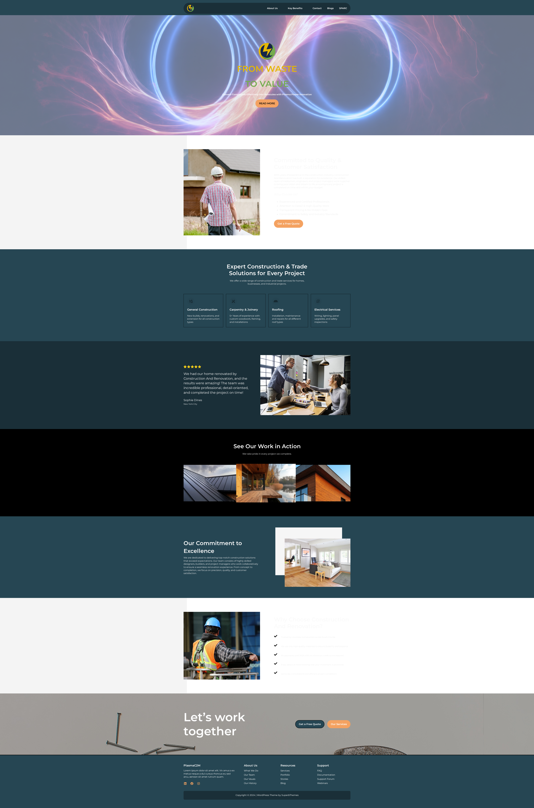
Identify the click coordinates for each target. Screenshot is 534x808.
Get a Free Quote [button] (289, 223)
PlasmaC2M (192, 765)
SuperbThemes (290, 795)
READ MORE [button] (267, 103)
